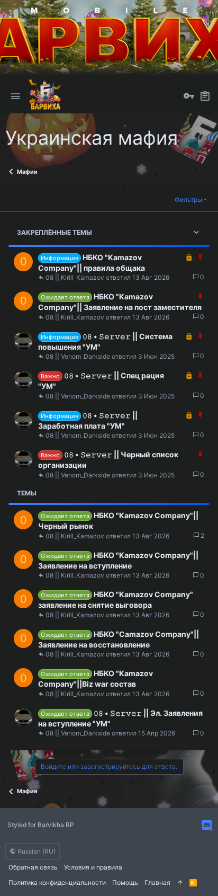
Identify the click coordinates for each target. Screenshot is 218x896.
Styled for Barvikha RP (40, 825)
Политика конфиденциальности (57, 882)
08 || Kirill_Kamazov (75, 277)
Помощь (125, 882)
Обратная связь (33, 867)
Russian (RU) (36, 851)
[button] (15, 96)
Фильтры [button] (188, 199)
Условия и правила (93, 867)
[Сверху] (180, 883)
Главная (157, 882)
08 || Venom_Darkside (78, 356)
